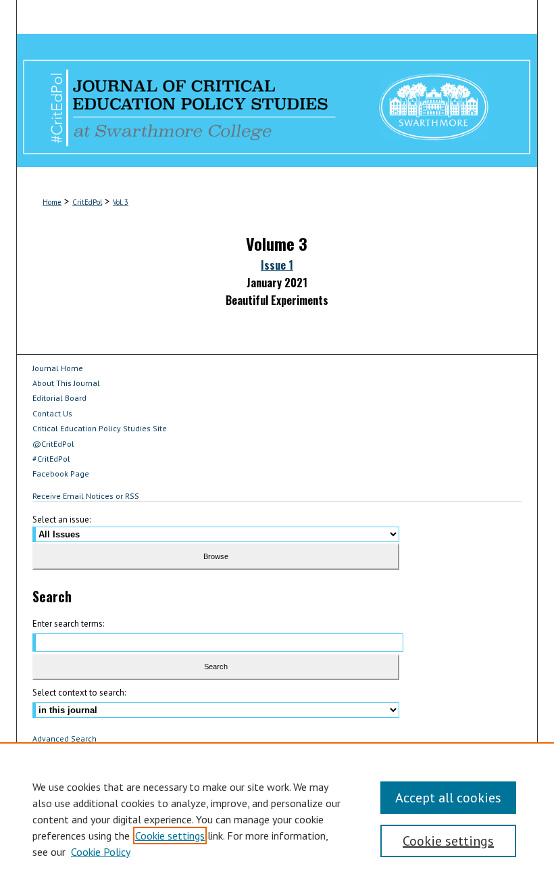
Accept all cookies (448, 797)
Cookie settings (170, 835)
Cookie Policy (100, 851)
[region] (277, 818)
